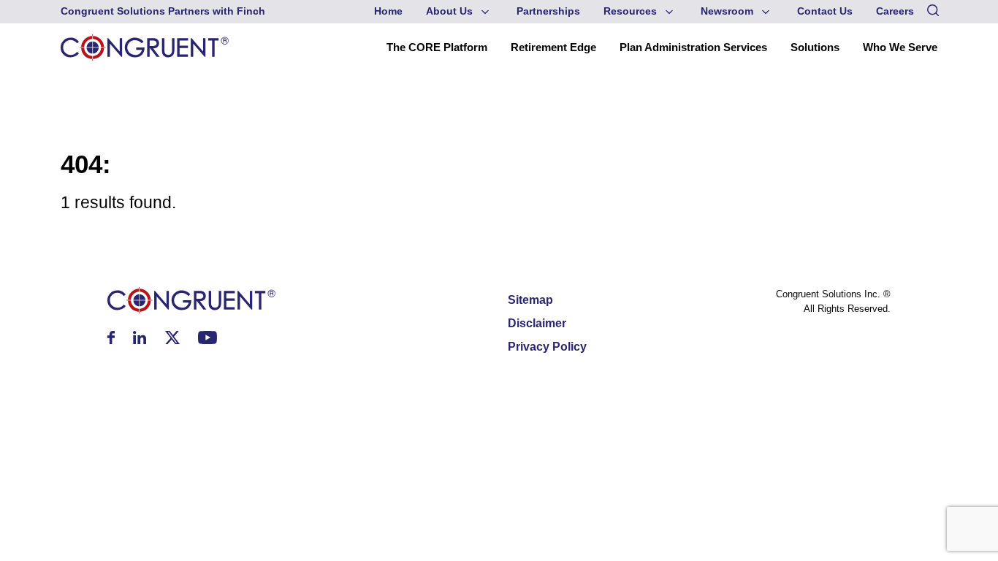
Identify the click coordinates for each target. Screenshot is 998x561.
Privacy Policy (547, 346)
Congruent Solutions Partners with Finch (163, 11)
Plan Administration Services (693, 47)
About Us (449, 11)
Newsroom (727, 11)
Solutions (815, 47)
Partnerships (548, 11)
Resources (630, 11)
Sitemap (530, 300)
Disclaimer (537, 323)
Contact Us (825, 11)
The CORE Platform (436, 47)
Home (388, 11)
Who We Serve (900, 47)
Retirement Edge (553, 47)
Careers (895, 11)
